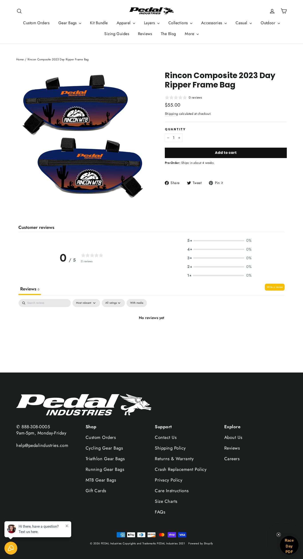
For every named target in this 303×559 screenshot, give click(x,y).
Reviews (145, 34)
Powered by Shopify (200, 543)
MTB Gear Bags (101, 480)
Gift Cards (96, 491)
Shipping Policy (170, 448)
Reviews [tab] (29, 289)
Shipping (171, 113)
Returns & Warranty (174, 459)
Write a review (275, 287)
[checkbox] (137, 303)
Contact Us (166, 437)
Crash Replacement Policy (181, 469)
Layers (150, 23)
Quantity (175, 129)
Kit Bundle (99, 23)
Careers (232, 459)
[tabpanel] (151, 334)
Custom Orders (36, 23)
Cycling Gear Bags (104, 448)
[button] (219, 241)
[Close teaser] (278, 534)
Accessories (212, 23)
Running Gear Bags (105, 469)
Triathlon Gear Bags (105, 459)
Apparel (124, 23)
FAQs (160, 512)
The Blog (168, 34)
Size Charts (166, 501)
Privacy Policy (168, 480)
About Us (233, 437)
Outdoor (268, 23)
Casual (242, 23)
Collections (178, 23)
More (190, 34)
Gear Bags (68, 23)
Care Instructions (172, 491)
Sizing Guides (116, 34)
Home (20, 59)
